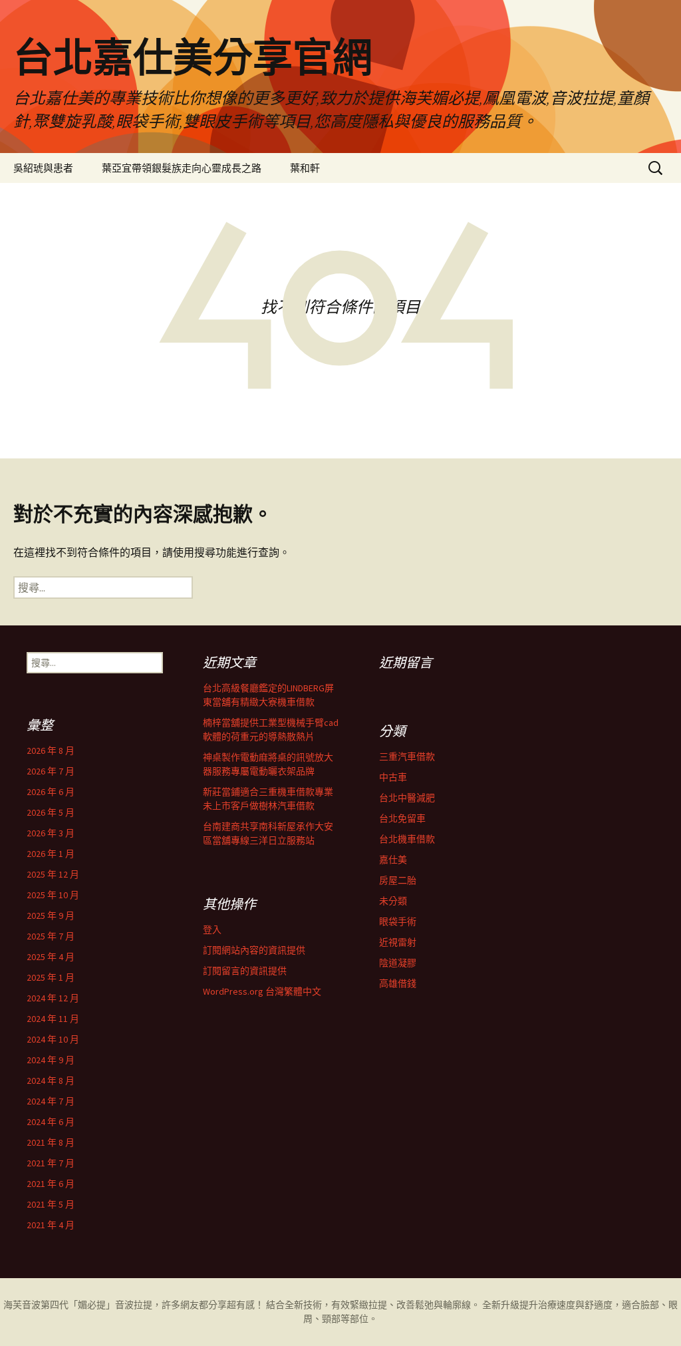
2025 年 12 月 (53, 874)
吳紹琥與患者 (43, 168)
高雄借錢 (397, 983)
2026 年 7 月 (50, 771)
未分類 (393, 901)
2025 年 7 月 (50, 936)
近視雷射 (397, 942)
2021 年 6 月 (50, 1184)
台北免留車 (402, 818)
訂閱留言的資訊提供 (245, 971)
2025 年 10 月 (53, 895)
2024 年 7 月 (50, 1101)
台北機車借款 (407, 839)
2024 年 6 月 (50, 1122)
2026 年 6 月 (50, 792)
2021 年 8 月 (50, 1142)
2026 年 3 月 (50, 833)
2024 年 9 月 (50, 1060)
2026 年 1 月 (50, 854)
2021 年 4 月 (50, 1225)
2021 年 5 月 (50, 1204)
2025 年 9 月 (50, 916)
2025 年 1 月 (50, 977)
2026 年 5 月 (50, 812)
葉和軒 (305, 168)
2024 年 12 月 (53, 998)
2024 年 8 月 (50, 1081)
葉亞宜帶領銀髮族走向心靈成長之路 (181, 168)
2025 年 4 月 (50, 957)
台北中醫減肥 (407, 798)
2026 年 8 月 (50, 751)
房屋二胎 (397, 880)
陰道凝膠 (397, 963)
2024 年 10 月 (53, 1039)
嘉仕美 (393, 860)
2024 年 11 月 (53, 1019)
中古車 (393, 777)
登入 (212, 929)
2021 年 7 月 (50, 1163)
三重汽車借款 (407, 756)
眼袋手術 (397, 921)
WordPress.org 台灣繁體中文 (262, 991)
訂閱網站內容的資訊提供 (254, 950)
